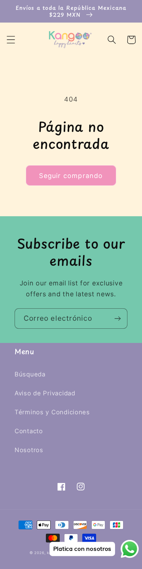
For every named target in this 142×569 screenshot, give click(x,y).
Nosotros (29, 450)
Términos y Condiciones (52, 412)
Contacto (29, 431)
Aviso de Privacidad (45, 393)
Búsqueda (30, 374)
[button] (11, 40)
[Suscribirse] (117, 318)
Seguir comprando (71, 175)
